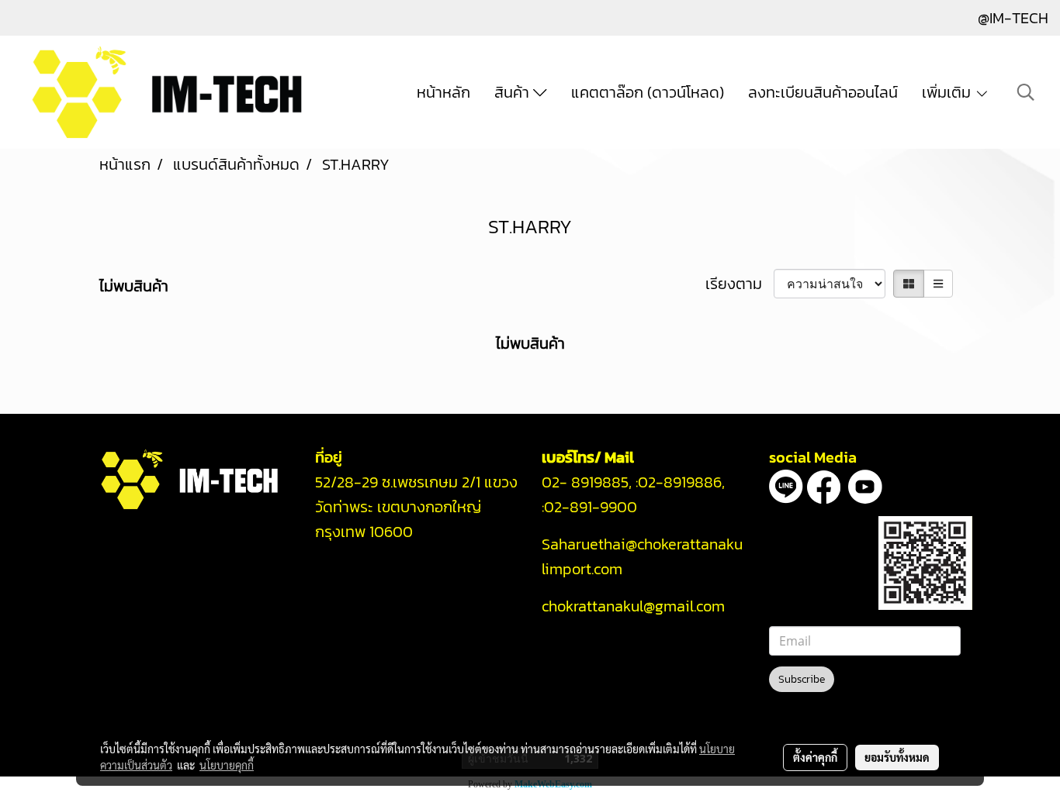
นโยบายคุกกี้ (226, 765)
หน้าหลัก (443, 92)
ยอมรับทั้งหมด (897, 757)
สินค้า (513, 92)
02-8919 (680, 482)
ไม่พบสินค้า (133, 286)
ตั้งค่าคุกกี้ (815, 757)
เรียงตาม (739, 283)
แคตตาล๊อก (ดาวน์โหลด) (647, 92)
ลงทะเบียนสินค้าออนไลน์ (823, 92)
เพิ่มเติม (948, 92)
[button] (1026, 92)
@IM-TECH (1013, 17)
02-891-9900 (592, 506)
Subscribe (801, 679)
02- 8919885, (587, 482)
